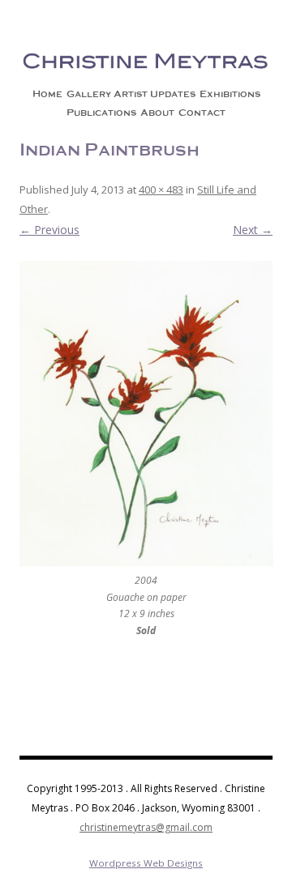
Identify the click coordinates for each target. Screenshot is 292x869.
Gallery (89, 94)
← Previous (49, 229)
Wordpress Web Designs (146, 863)
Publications (101, 112)
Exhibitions (230, 94)
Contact (201, 112)
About (157, 112)
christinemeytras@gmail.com (146, 827)
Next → (253, 229)
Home (47, 94)
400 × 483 (161, 189)
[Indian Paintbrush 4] (146, 413)
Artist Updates (154, 94)
